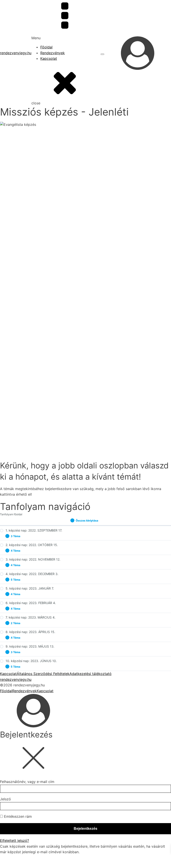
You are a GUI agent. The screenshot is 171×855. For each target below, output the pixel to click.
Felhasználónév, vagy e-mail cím (27, 781)
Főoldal (46, 47)
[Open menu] (102, 54)
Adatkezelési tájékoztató (90, 673)
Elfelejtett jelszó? (14, 840)
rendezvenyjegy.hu (15, 53)
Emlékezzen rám (17, 816)
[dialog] (85, 714)
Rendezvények (52, 53)
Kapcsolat (48, 58)
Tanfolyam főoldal (11, 514)
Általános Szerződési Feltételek (43, 673)
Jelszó (5, 799)
